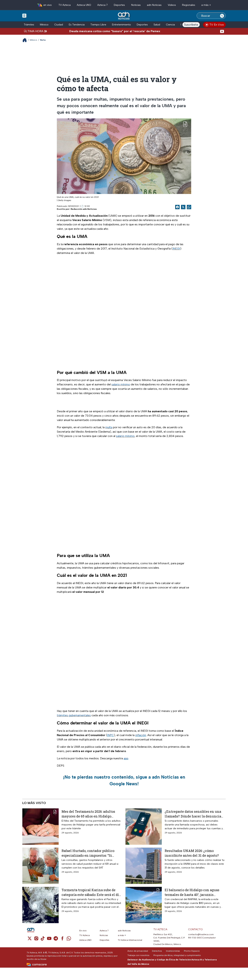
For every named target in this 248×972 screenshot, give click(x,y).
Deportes (119, 5)
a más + (206, 5)
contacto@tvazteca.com (201, 934)
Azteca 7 (102, 5)
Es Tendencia (77, 24)
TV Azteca (64, 5)
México (44, 24)
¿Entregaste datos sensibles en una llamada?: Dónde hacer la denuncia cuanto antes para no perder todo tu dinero (193, 813)
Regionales (188, 5)
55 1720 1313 (194, 937)
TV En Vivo (216, 24)
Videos (172, 5)
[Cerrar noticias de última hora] (222, 31)
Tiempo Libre (98, 24)
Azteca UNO (84, 5)
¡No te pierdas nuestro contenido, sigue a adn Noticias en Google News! (124, 780)
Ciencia (170, 24)
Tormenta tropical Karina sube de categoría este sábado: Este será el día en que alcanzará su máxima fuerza (91, 892)
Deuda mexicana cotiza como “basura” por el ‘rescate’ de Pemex (99, 31)
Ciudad (58, 24)
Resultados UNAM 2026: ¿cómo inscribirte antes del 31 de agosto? (192, 853)
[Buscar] (222, 15)
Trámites (29, 24)
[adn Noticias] (124, 16)
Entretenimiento (121, 24)
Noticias (136, 5)
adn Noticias (154, 5)
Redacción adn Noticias (84, 209)
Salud (157, 24)
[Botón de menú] (24, 15)
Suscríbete (191, 24)
